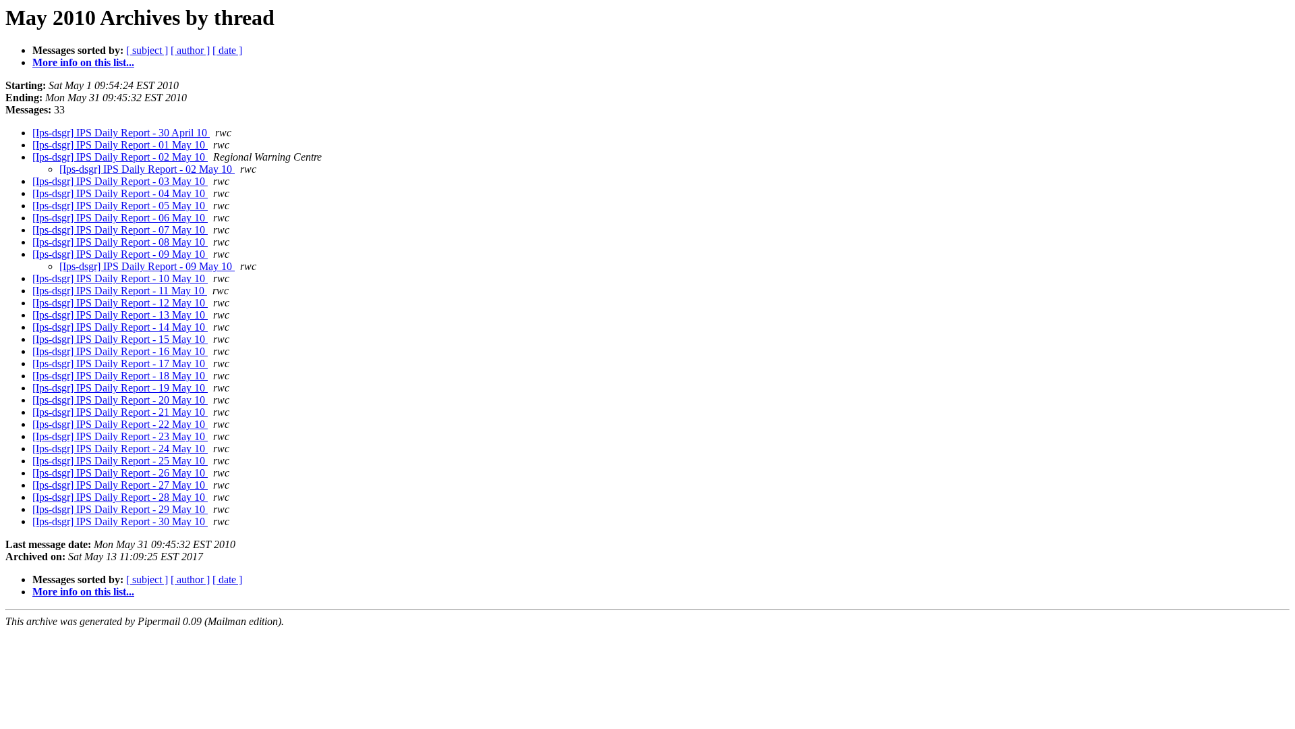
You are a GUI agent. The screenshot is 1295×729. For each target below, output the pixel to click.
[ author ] (190, 50)
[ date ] (227, 50)
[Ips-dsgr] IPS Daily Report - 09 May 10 (120, 254)
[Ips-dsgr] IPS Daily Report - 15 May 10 (120, 339)
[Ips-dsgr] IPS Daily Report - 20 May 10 (120, 400)
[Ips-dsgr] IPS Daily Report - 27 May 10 (120, 485)
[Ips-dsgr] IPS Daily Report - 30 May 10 (120, 521)
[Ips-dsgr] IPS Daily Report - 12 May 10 (120, 302)
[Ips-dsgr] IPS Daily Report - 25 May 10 (120, 460)
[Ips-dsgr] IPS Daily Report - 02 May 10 (120, 157)
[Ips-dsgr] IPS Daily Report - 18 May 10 (120, 375)
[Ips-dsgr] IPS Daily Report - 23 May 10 (120, 436)
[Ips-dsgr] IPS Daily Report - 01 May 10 (120, 145)
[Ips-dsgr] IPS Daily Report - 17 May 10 (120, 363)
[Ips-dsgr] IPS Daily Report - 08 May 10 (120, 242)
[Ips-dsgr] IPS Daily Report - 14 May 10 (120, 327)
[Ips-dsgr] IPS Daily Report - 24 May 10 (120, 448)
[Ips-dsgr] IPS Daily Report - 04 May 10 (120, 193)
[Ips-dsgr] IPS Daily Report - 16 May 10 (120, 351)
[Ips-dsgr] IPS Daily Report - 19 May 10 (120, 388)
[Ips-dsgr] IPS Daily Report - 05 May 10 (120, 205)
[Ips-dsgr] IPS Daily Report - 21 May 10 (120, 412)
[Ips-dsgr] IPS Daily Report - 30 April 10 (121, 132)
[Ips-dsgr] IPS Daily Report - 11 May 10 (119, 290)
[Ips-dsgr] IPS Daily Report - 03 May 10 (120, 181)
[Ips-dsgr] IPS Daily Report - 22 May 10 (120, 424)
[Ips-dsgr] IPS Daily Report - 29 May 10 (120, 509)
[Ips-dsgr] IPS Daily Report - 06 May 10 (120, 217)
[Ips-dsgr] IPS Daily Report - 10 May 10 (120, 278)
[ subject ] (147, 50)
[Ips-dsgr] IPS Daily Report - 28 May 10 (120, 497)
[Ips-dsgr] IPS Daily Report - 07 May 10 (120, 230)
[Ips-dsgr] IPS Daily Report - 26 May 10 (120, 473)
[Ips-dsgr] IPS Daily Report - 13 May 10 (120, 315)
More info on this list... (83, 62)
